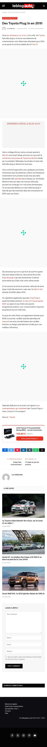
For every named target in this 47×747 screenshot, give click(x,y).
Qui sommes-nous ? (12, 709)
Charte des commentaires (14, 706)
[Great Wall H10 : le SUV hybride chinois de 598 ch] (23, 579)
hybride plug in (9, 278)
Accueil (4, 12)
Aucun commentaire (36, 28)
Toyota (42, 35)
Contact (8, 711)
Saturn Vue (38, 289)
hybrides (18, 179)
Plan (6, 713)
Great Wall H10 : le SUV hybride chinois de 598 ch (23, 594)
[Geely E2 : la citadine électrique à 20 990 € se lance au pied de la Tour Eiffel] (23, 542)
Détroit (5, 155)
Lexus (4, 321)
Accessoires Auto (10, 18)
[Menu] (3, 5)
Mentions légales (11, 704)
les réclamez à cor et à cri (17, 35)
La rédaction (11, 28)
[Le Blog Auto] (23, 5)
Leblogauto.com (27, 718)
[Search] (44, 5)
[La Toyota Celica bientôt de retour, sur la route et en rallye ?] (23, 506)
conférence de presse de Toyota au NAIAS (19, 158)
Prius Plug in (35, 298)
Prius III (34, 44)
